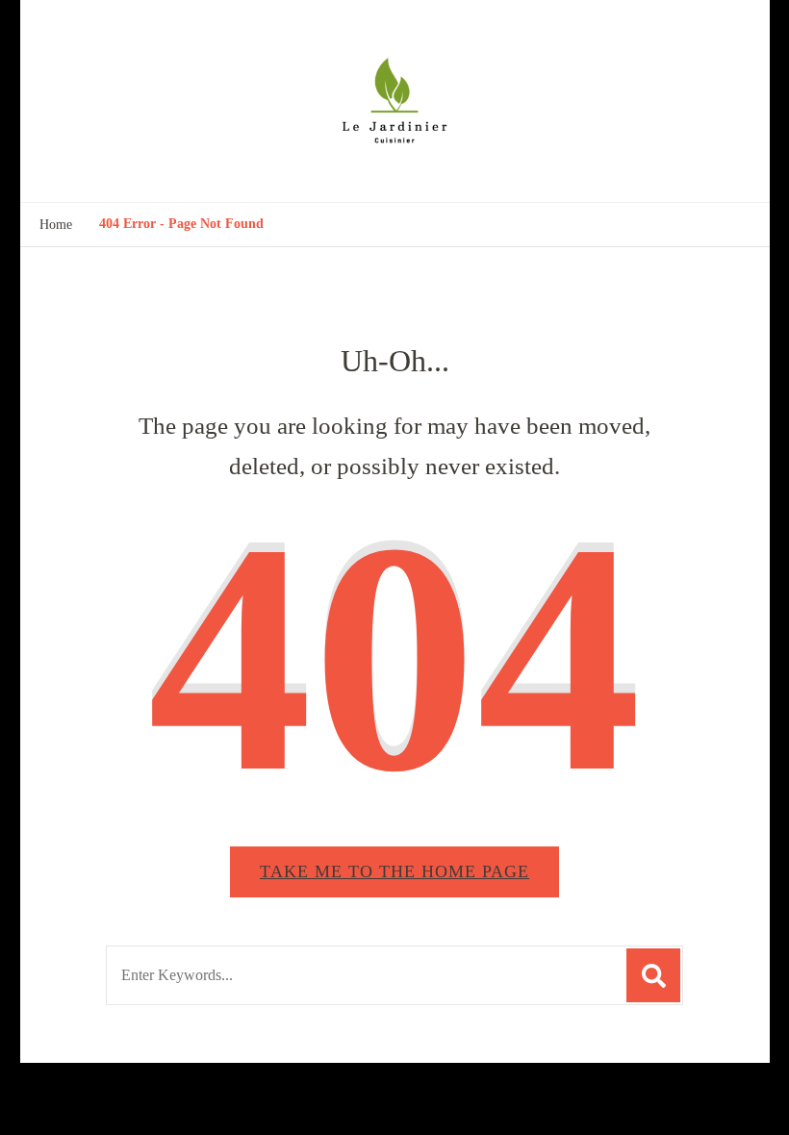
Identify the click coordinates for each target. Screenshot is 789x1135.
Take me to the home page (394, 871)
